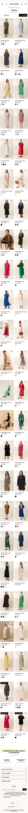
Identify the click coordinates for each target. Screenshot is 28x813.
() (6, 796)
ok (24, 789)
